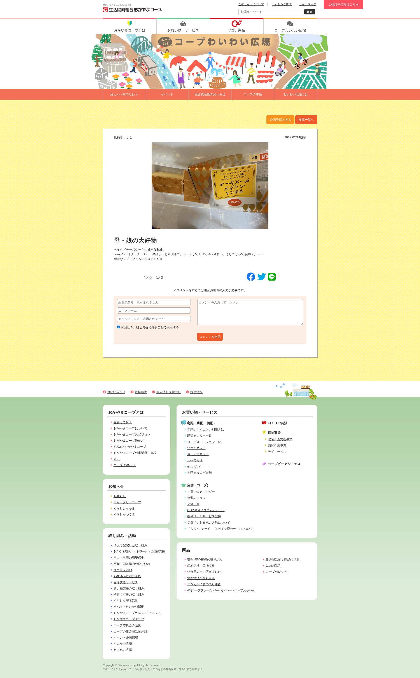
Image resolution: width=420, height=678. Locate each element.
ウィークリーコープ (127, 502)
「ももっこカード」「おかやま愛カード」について (220, 528)
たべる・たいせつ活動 (129, 606)
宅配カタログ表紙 (199, 472)
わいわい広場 (123, 650)
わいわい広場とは (296, 94)
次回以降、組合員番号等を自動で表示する (149, 327)
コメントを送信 (210, 336)
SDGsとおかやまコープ (130, 446)
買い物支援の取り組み (129, 588)
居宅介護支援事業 (280, 439)
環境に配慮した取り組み (130, 545)
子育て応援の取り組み (129, 594)
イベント (167, 94)
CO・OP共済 (277, 423)
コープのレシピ (276, 571)
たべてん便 (195, 460)
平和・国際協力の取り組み (132, 564)
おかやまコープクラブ (129, 619)
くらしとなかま (124, 508)
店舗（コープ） (198, 485)
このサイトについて (251, 4)
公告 (117, 459)
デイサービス (277, 451)
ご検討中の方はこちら (343, 4)
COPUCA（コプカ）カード (206, 510)
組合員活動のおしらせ (210, 94)
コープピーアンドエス (284, 464)
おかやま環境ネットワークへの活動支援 (139, 551)
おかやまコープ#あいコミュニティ (137, 613)
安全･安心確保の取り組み (204, 559)
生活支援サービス (126, 582)
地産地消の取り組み (201, 578)
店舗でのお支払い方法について (208, 522)
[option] (210, 185)
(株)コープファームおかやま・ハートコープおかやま (220, 590)
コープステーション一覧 (204, 442)
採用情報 (196, 392)
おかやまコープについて (130, 428)
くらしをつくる (124, 514)
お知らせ (120, 496)
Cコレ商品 (273, 565)
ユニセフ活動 (123, 570)
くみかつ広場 (123, 643)
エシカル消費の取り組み (204, 584)
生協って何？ (123, 422)
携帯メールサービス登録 (204, 516)
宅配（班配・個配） (202, 423)
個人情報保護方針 (168, 392)
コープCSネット (125, 465)
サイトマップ (307, 4)
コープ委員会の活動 (127, 625)
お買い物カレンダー (201, 491)
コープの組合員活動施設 (130, 631)
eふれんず (194, 466)
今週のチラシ (196, 498)
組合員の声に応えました (204, 571)
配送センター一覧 (199, 435)
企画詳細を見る (280, 119)
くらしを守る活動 (126, 600)
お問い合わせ (116, 392)
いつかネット (196, 448)
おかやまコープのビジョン (132, 434)
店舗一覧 (193, 504)
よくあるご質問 (282, 4)
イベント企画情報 (126, 637)
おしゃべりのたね (124, 94)
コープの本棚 (253, 94)
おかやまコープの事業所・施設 (135, 453)
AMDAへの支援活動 (127, 576)
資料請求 (141, 392)
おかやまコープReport (129, 440)
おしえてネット (198, 454)
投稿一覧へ (306, 119)
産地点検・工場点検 (201, 565)
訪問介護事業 (277, 445)
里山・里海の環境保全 (129, 557)
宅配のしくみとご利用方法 (205, 429)
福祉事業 (274, 432)
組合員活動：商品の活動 (282, 559)
